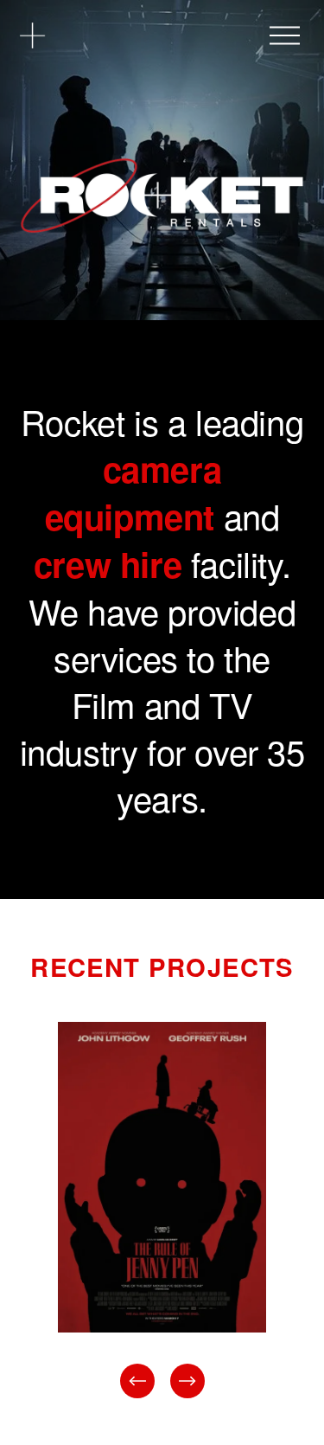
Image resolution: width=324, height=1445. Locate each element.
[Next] (187, 1381)
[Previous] (137, 1381)
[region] (162, 1212)
